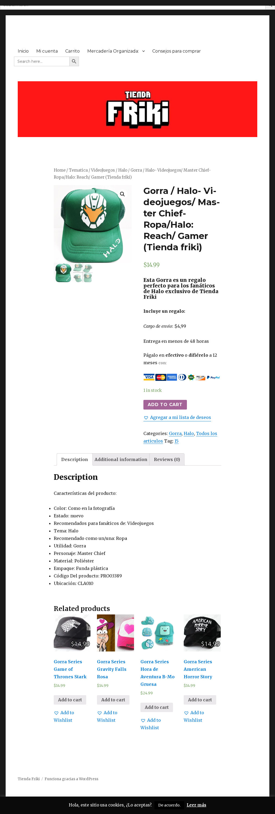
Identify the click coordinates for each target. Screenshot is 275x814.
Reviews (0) (167, 459)
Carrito (72, 51)
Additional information (121, 459)
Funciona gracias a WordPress (71, 779)
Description (74, 459)
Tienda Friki (29, 779)
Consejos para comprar (176, 51)
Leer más (196, 805)
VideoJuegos (103, 170)
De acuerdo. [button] (169, 805)
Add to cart (165, 404)
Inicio (23, 51)
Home (60, 170)
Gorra (175, 433)
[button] (177, 417)
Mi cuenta (47, 51)
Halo (122, 170)
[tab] (75, 459)
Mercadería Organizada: (113, 51)
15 (177, 441)
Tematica (78, 170)
